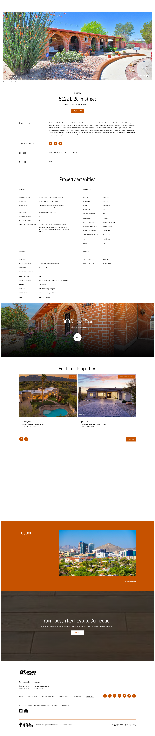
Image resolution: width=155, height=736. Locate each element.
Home (21, 696)
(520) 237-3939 (24, 686)
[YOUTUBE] (124, 696)
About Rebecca (32, 696)
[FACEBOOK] (105, 696)
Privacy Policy (131, 725)
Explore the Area (129, 581)
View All (131, 439)
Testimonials (77, 696)
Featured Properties (48, 696)
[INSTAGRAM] (110, 696)
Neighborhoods (63, 696)
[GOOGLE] (134, 696)
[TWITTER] (119, 696)
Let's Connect (90, 696)
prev (10, 76)
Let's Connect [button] (77, 632)
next (15, 76)
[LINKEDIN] (114, 696)
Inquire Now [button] (77, 111)
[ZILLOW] (129, 696)
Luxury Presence (67, 725)
